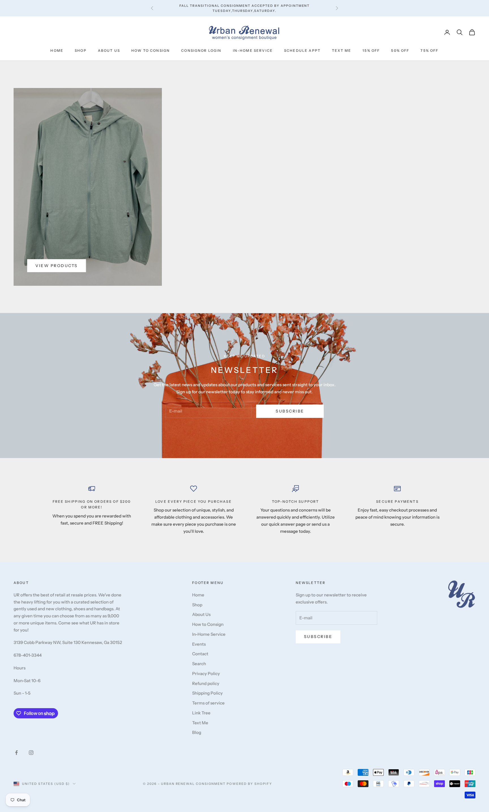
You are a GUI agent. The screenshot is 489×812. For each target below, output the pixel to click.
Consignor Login (201, 50)
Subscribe (290, 411)
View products (56, 265)
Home (56, 50)
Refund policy (205, 683)
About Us (109, 50)
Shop (81, 50)
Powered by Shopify (249, 784)
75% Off (429, 50)
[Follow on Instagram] (31, 752)
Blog (196, 732)
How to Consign (150, 50)
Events (199, 644)
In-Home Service (253, 50)
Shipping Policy (207, 693)
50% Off (400, 50)
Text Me (341, 50)
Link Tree (201, 713)
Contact (200, 653)
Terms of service (208, 703)
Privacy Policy (206, 673)
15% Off (371, 50)
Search (199, 663)
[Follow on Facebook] (16, 752)
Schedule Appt (302, 50)
